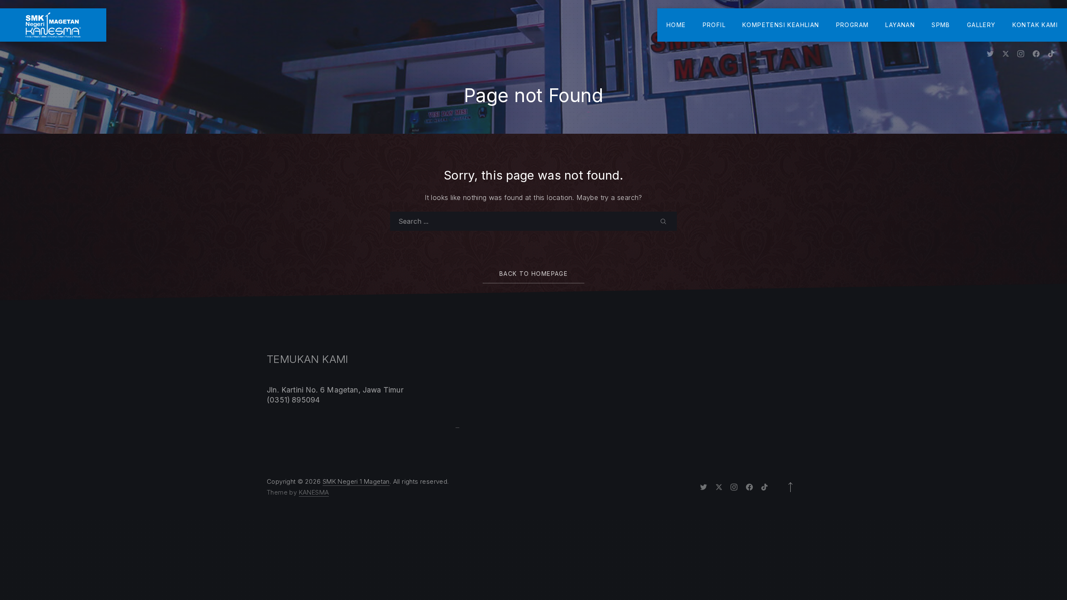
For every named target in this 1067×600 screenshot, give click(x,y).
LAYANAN (900, 24)
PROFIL (714, 24)
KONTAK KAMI (1035, 24)
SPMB (941, 24)
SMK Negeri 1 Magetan (356, 481)
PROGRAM (852, 24)
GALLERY (981, 24)
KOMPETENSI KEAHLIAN (780, 24)
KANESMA (314, 492)
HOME (676, 24)
